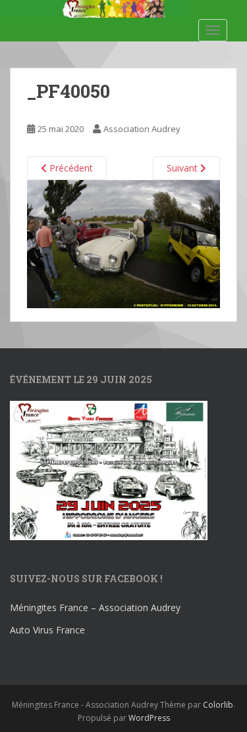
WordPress (149, 717)
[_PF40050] (123, 243)
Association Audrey (141, 129)
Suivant (183, 168)
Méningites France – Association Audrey (95, 607)
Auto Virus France (47, 630)
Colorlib (218, 704)
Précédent (70, 168)
